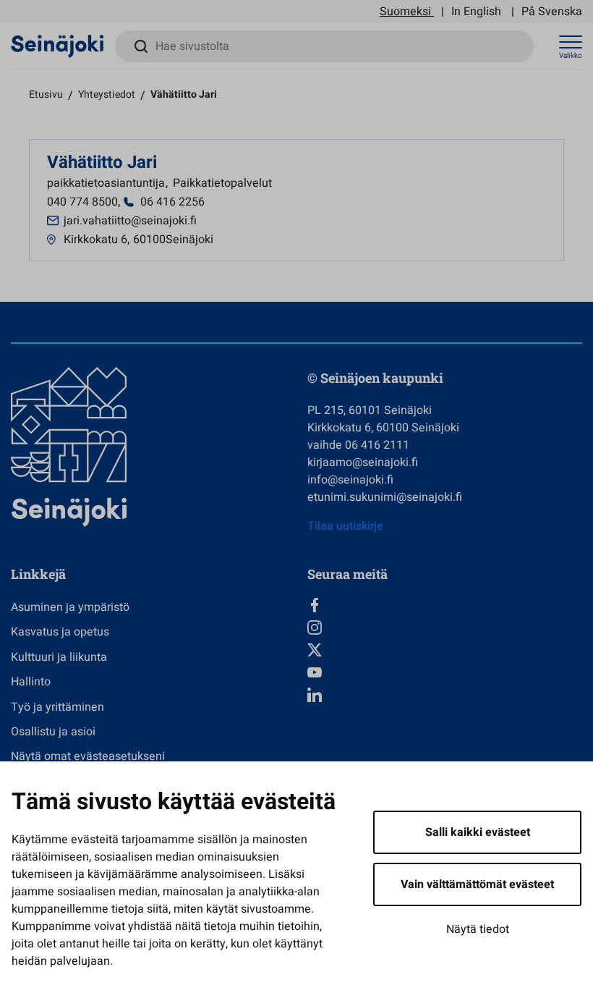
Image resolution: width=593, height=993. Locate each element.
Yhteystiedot (106, 94)
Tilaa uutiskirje (345, 526)
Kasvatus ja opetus (60, 632)
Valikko (570, 56)
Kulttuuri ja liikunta (59, 657)
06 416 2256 (172, 202)
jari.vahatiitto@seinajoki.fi (130, 220)
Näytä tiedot (477, 929)
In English (476, 11)
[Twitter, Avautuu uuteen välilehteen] (444, 650)
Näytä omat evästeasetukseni (88, 756)
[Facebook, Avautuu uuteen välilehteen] (444, 605)
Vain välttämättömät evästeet (477, 884)
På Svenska (551, 11)
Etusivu (46, 94)
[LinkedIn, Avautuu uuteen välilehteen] (444, 695)
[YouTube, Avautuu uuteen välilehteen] (444, 672)
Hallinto (31, 681)
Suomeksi (405, 11)
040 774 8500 (82, 202)
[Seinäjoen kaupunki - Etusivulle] (57, 45)
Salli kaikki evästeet (477, 832)
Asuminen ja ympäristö (70, 607)
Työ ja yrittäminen (57, 707)
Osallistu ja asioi (53, 731)
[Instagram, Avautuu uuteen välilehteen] (444, 627)
